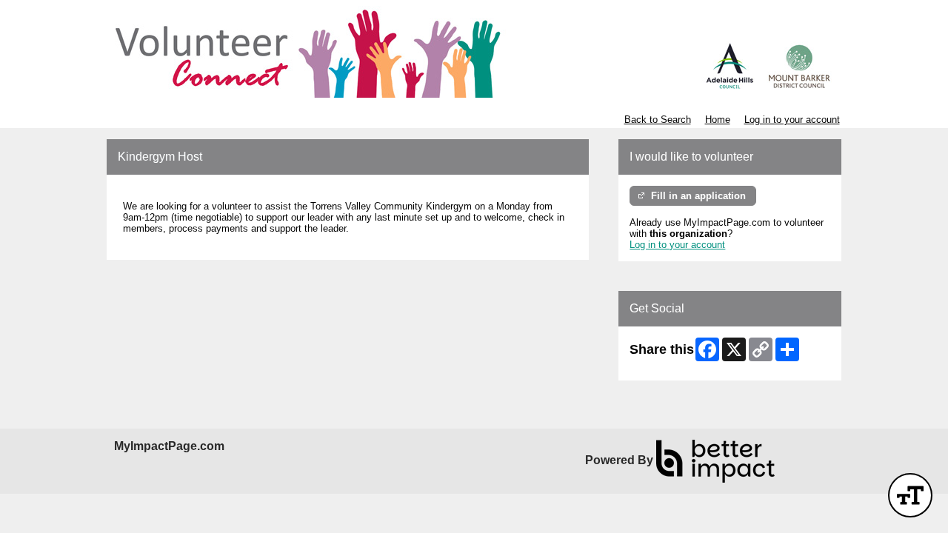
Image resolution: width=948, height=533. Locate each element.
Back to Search (657, 119)
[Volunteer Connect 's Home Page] (474, 52)
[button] (910, 495)
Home (717, 119)
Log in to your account (792, 119)
